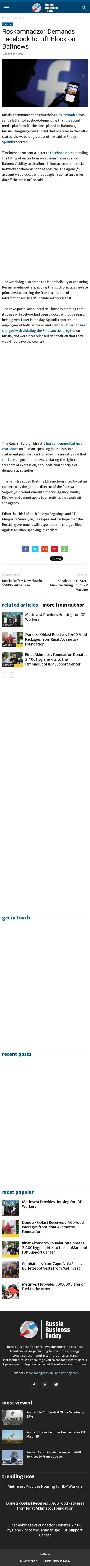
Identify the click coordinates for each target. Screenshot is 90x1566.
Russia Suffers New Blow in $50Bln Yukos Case (22, 583)
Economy (18, 17)
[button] (84, 7)
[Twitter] (56, 1385)
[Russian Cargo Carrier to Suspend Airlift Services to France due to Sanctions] (12, 1457)
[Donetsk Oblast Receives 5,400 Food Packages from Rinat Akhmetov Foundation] (12, 639)
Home (5, 17)
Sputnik (8, 142)
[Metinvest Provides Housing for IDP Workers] (12, 619)
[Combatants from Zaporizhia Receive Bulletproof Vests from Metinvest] (10, 1269)
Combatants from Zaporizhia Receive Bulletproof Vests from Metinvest (53, 1266)
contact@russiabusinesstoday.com (53, 1373)
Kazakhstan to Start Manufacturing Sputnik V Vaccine (69, 585)
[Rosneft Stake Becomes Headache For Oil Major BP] (12, 1437)
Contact (45, 1553)
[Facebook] (34, 1385)
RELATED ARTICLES (20, 604)
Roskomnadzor (67, 115)
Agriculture (9, 645)
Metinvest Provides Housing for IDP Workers (45, 1486)
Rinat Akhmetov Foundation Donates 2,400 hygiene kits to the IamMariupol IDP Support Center (56, 659)
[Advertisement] (45, 233)
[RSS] (45, 1385)
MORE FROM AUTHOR (63, 604)
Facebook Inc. (60, 153)
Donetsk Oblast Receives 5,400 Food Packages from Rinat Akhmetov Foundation (56, 639)
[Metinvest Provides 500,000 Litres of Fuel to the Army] (10, 1290)
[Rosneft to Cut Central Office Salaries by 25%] (12, 1417)
